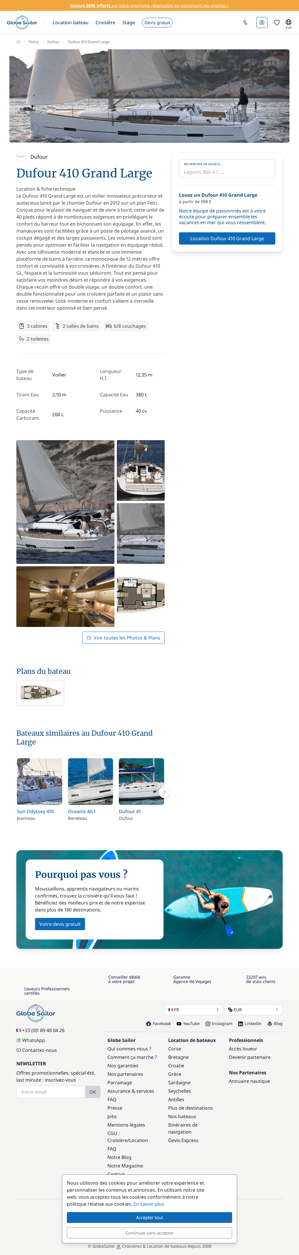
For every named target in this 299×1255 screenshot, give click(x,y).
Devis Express (183, 1140)
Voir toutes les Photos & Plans (127, 638)
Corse (174, 1048)
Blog (278, 1023)
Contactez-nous (39, 1050)
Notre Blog (119, 1157)
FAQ (112, 1099)
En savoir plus (148, 1204)
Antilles (176, 1099)
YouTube (191, 1023)
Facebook (162, 1023)
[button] (70, 22)
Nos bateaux (182, 1116)
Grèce (174, 1074)
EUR (238, 1009)
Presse (114, 1108)
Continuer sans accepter (150, 1233)
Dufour (53, 41)
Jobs (112, 1116)
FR (176, 1009)
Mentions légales (126, 1125)
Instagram (222, 1023)
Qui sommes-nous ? (129, 1048)
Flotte (34, 41)
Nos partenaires (125, 1074)
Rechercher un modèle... (203, 164)
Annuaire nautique (249, 1081)
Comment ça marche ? (132, 1057)
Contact (116, 1174)
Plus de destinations (190, 1108)
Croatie (176, 1065)
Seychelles (179, 1091)
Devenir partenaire (250, 1057)
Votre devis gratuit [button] (60, 924)
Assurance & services (130, 1091)
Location (138, 1140)
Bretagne (178, 1057)
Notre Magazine (125, 1165)
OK (92, 1092)
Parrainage (119, 1082)
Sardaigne (179, 1082)
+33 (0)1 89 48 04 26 (43, 1030)
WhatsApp (33, 1040)
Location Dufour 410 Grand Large (227, 238)
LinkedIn (253, 1023)
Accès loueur (243, 1048)
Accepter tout (149, 1217)
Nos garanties (122, 1065)
